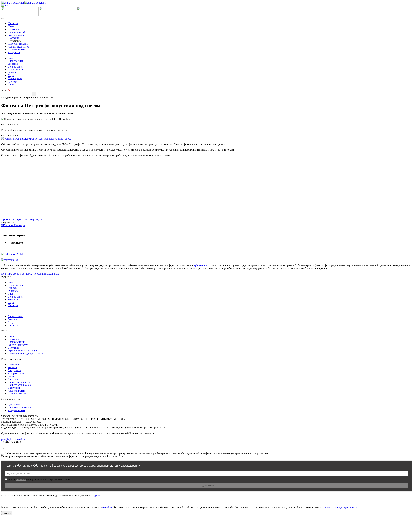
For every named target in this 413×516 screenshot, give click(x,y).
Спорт (11, 84)
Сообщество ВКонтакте (21, 407)
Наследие (13, 23)
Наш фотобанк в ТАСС (20, 382)
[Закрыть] (2, 454)
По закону (13, 29)
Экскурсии (14, 52)
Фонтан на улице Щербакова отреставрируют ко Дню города (37, 138)
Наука (11, 26)
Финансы (13, 72)
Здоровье (13, 63)
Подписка (13, 364)
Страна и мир (15, 69)
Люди (11, 75)
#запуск (17, 219)
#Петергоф (28, 219)
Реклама (12, 367)
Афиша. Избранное (18, 46)
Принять (7, 513)
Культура (13, 81)
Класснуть (19, 225)
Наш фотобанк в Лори (20, 384)
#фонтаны (6, 219)
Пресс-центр (15, 78)
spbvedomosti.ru (202, 265)
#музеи (39, 219)
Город (11, 58)
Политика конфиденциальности (25, 353)
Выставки (13, 38)
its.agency (95, 495)
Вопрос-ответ (15, 66)
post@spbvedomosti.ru (13, 439)
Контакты (13, 376)
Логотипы (13, 379)
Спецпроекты (15, 60)
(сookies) (107, 507)
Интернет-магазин (18, 43)
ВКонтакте (7, 225)
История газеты (16, 373)
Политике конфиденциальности (339, 507)
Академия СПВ (16, 49)
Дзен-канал (14, 404)
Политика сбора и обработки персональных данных (30, 273)
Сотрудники (14, 370)
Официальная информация (22, 350)
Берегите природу (18, 35)
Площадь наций (16, 32)
